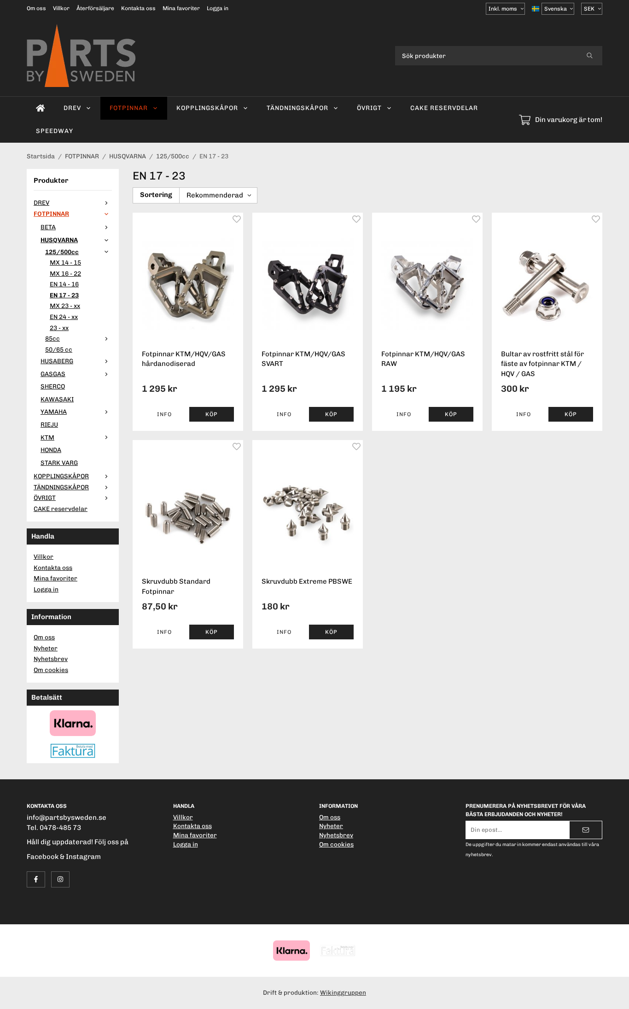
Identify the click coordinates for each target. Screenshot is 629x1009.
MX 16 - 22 (65, 273)
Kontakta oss (138, 8)
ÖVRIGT (369, 107)
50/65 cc (58, 349)
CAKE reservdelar (444, 107)
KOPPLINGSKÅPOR (207, 107)
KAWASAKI (57, 399)
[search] (589, 55)
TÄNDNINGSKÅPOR (297, 107)
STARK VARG (59, 462)
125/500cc (62, 251)
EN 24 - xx (64, 316)
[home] (40, 108)
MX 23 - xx (65, 305)
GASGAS (53, 373)
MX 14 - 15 (65, 262)
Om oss (36, 8)
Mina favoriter (181, 8)
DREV (72, 107)
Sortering (156, 195)
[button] (211, 414)
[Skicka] (585, 830)
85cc (52, 338)
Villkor (61, 8)
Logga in (217, 8)
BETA (48, 227)
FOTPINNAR (129, 107)
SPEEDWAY (54, 130)
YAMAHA (54, 411)
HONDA (51, 449)
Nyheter (46, 648)
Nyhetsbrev (51, 658)
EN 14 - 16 (64, 284)
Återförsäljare (95, 8)
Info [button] (164, 414)
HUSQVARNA (59, 240)
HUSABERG (57, 361)
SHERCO (53, 386)
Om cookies (51, 669)
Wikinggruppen (343, 992)
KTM (47, 437)
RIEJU (49, 424)
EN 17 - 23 (64, 295)
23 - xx (59, 327)
